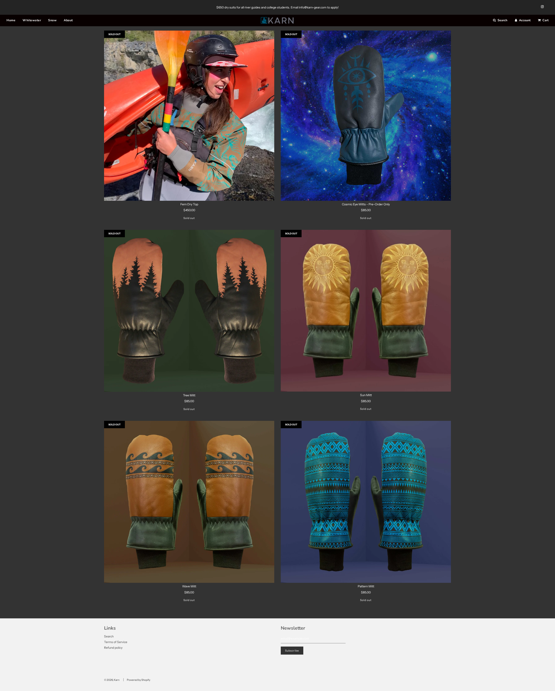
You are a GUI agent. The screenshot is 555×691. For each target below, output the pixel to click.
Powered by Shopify (138, 679)
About (68, 20)
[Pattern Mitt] (366, 502)
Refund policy (113, 648)
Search (109, 636)
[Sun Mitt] (366, 311)
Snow (52, 20)
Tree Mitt (189, 395)
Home (11, 20)
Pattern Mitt (366, 586)
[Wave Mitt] (189, 502)
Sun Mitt (366, 395)
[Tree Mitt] (189, 311)
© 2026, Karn (111, 679)
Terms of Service (115, 642)
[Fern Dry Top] (189, 116)
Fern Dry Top (189, 204)
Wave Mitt (189, 586)
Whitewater (32, 20)
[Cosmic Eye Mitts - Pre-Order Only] (366, 116)
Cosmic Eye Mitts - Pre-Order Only (366, 204)
